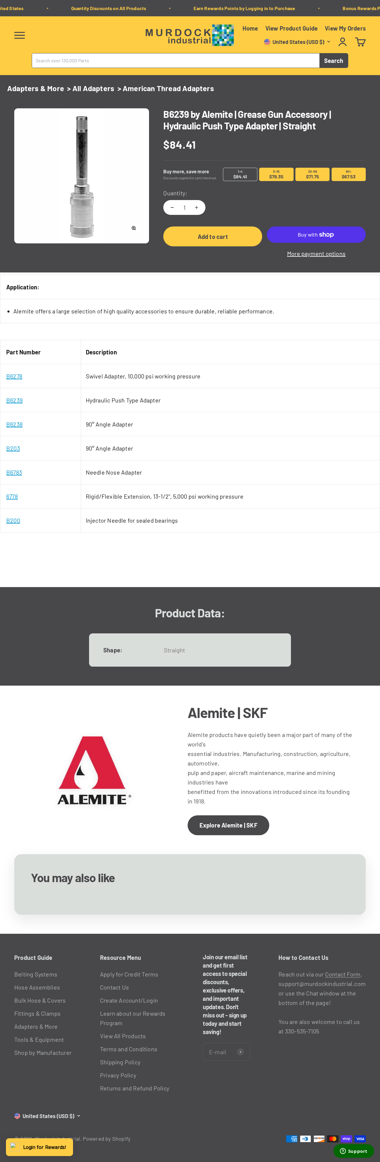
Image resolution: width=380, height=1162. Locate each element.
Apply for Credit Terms (129, 974)
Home (250, 28)
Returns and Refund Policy (134, 1088)
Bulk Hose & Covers (40, 1000)
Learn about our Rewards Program (133, 1018)
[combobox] (175, 60)
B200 (13, 520)
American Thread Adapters (168, 88)
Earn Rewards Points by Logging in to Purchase (239, 8)
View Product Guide (291, 28)
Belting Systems (35, 974)
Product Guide (33, 957)
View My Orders (345, 28)
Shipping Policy (120, 1062)
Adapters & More (35, 88)
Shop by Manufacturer (43, 1052)
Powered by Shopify (107, 1138)
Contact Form (342, 974)
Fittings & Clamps (37, 1013)
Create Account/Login (129, 1000)
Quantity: (175, 192)
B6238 (14, 424)
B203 (13, 448)
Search (333, 60)
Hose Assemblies (37, 987)
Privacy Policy (118, 1075)
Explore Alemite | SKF (228, 825)
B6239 (14, 400)
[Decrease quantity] (172, 207)
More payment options (316, 253)
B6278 (14, 376)
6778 (12, 496)
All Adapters (93, 88)
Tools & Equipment (39, 1039)
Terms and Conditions (128, 1048)
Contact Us (114, 987)
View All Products (123, 1035)
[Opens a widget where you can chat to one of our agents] (353, 1151)
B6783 (14, 472)
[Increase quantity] (196, 207)
